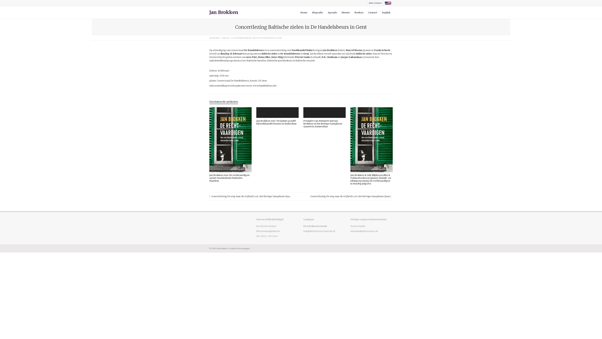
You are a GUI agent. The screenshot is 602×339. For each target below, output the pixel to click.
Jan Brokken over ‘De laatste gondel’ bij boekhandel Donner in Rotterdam (276, 122)
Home (303, 12)
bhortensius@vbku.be (268, 231)
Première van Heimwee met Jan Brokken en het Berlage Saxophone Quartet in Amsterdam (322, 123)
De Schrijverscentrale (315, 226)
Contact (372, 12)
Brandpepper (244, 248)
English (386, 12)
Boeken (358, 12)
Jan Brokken (223, 12)
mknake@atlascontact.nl (364, 231)
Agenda (332, 12)
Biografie (317, 12)
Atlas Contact (375, 3)
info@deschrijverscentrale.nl (319, 231)
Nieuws (345, 12)
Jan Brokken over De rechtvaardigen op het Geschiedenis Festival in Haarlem (229, 178)
